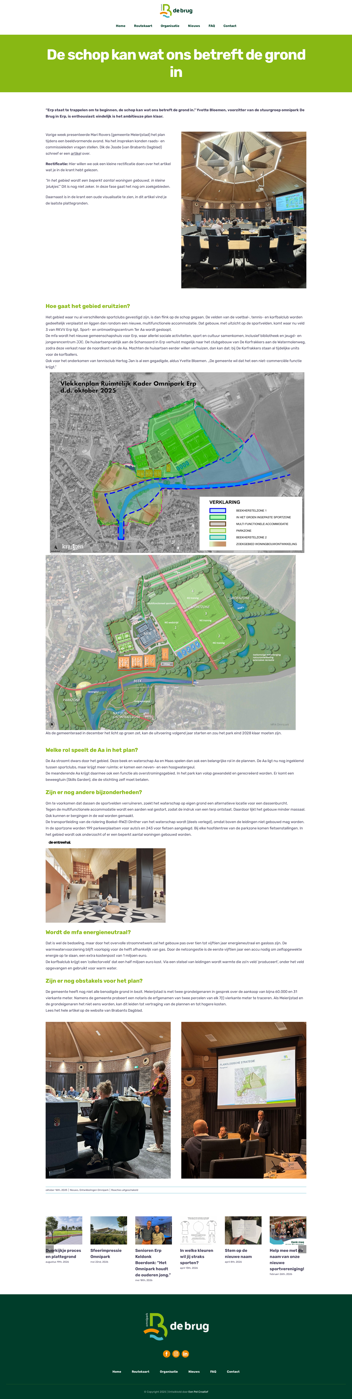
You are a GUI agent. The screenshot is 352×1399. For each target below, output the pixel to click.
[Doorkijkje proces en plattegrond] (64, 1230)
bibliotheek (269, 335)
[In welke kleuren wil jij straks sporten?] (198, 1230)
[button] (50, 1249)
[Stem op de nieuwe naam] (243, 1230)
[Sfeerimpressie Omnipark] (108, 1230)
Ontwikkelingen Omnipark (94, 1190)
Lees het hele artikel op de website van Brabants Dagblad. (95, 1010)
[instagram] (176, 1354)
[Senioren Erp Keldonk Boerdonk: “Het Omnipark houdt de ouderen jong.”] (153, 1230)
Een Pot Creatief (198, 1391)
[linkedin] (185, 1354)
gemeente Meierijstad (130, 134)
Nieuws (74, 1190)
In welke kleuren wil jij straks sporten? (196, 1256)
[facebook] (166, 1354)
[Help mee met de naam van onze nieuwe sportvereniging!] (288, 1230)
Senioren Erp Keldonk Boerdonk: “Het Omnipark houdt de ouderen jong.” (153, 1262)
